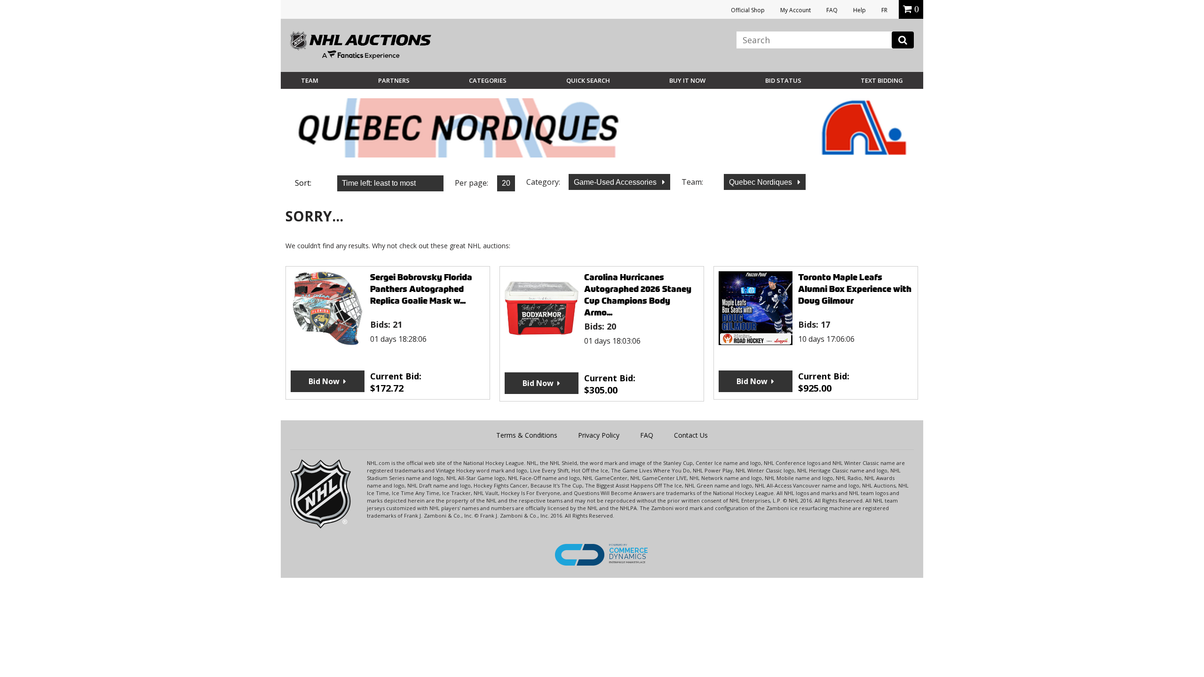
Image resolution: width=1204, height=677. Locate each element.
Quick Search (588, 80)
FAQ (832, 10)
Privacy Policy (598, 435)
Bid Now (324, 381)
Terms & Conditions (526, 435)
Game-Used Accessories (616, 182)
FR (884, 10)
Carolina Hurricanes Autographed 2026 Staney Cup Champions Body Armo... (637, 294)
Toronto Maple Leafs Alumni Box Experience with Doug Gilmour (854, 289)
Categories (488, 80)
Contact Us (691, 435)
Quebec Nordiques (761, 182)
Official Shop (748, 10)
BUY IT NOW (687, 80)
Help (859, 10)
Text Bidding (882, 80)
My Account (795, 10)
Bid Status (783, 80)
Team (309, 80)
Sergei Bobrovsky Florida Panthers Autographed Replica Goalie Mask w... (421, 289)
